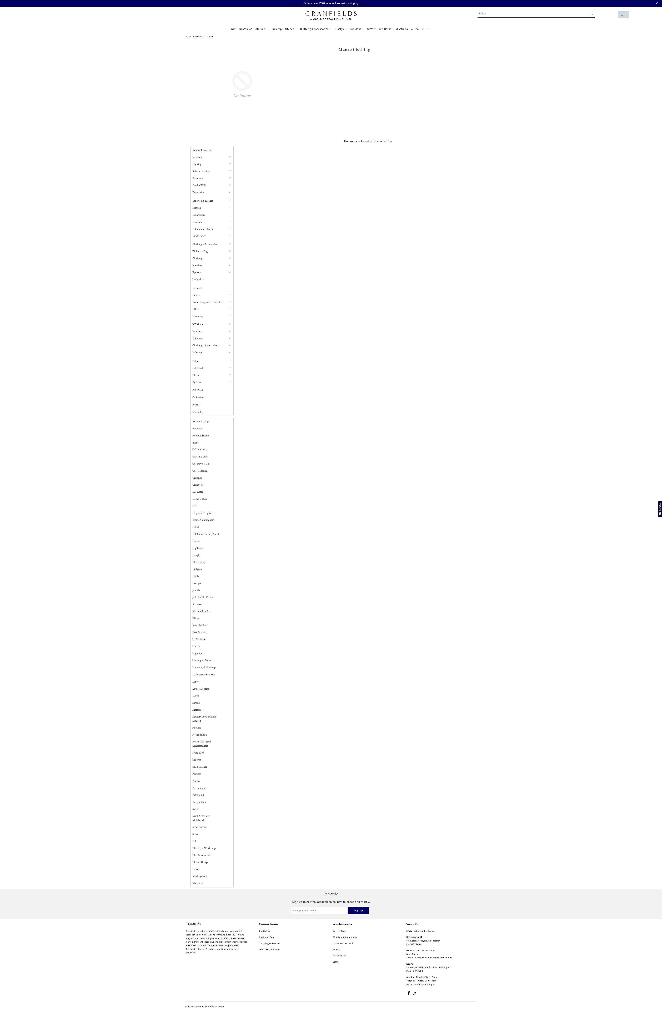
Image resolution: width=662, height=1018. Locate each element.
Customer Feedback (343, 943)
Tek (194, 841)
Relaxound (198, 795)
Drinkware (198, 222)
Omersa (196, 760)
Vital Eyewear (200, 876)
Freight (196, 555)
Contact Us (264, 931)
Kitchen (196, 208)
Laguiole (197, 653)
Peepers (196, 774)
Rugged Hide (199, 802)
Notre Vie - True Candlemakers (201, 744)
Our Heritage (339, 931)
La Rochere (198, 639)
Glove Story (198, 562)
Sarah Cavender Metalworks (201, 818)
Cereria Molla (200, 457)
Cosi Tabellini (199, 471)
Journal (414, 28)
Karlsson (197, 604)
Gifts (370, 28)
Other (195, 309)
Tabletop (197, 338)
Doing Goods (199, 499)
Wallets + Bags (200, 251)
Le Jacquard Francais (203, 674)
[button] (657, 3)
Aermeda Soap (200, 421)
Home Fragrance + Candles (207, 302)
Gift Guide (198, 368)
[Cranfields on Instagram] (415, 993)
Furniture (197, 178)
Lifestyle (339, 28)
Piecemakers (199, 788)
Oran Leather (199, 767)
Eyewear (197, 272)
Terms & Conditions (269, 949)
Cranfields (198, 485)
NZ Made (356, 28)
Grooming (198, 316)
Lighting (196, 164)
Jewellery (197, 265)
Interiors (260, 28)
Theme (196, 375)
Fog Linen (197, 548)
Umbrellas (198, 279)
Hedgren (197, 569)
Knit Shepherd (200, 625)
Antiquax (197, 428)
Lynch (195, 696)
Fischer (196, 541)
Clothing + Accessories (314, 28)
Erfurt (195, 527)
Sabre (195, 809)
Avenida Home (200, 435)
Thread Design (200, 862)
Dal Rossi (197, 492)
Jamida (196, 590)
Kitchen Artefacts (202, 611)
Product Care (339, 955)
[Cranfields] (331, 16)
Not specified (199, 735)
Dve (194, 506)
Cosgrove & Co (200, 464)
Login (335, 961)
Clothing (197, 258)
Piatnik (196, 781)
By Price (196, 382)
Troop (195, 869)
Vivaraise (197, 883)
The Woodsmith (201, 855)
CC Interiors (199, 449)
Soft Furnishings (201, 171)
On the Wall (199, 185)
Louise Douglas (200, 689)
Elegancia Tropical (202, 513)
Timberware (199, 236)
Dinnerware (198, 215)
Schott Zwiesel (200, 827)
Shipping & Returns (269, 943)
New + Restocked (241, 28)
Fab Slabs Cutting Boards (206, 534)
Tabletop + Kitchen (283, 28)
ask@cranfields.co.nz (424, 931)
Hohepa (196, 583)
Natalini (196, 728)
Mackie (196, 703)
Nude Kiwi (198, 753)
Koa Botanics (199, 632)
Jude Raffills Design (203, 597)
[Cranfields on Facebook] (409, 993)
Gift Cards (385, 28)
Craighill (197, 478)
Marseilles (198, 710)
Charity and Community (345, 937)
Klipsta (196, 618)
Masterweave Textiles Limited (204, 719)
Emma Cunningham (203, 520)
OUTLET (426, 28)
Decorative (198, 192)
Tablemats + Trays (202, 229)
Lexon (195, 682)
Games (196, 295)
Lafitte (196, 646)
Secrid (195, 834)
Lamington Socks (201, 660)
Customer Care (266, 937)
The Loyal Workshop (204, 848)
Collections (401, 28)
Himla (195, 576)
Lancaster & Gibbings (204, 667)
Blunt (195, 443)
